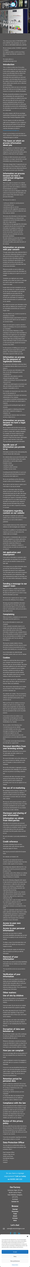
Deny (15, 1256)
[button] (27, 1236)
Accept (15, 1252)
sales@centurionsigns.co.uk (15, 1228)
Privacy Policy (15, 1264)
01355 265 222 (16, 1179)
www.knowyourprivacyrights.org (11, 130)
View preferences (15, 1261)
